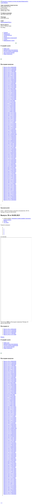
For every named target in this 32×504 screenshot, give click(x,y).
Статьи (5, 39)
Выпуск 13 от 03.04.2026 (10, 95)
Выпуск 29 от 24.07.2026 (10, 74)
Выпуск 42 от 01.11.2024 (10, 190)
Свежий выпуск (8, 35)
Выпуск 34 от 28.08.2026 (10, 67)
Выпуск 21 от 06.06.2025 (10, 153)
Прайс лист (6, 48)
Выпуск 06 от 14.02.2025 (10, 171)
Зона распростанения (9, 52)
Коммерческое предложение (11, 50)
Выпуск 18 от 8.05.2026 (10, 88)
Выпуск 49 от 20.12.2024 (10, 181)
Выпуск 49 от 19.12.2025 (10, 114)
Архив (5, 36)
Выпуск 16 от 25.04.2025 (10, 159)
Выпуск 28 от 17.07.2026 (10, 75)
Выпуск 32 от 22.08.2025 (10, 138)
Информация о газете (9, 40)
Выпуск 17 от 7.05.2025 (10, 158)
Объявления (7, 33)
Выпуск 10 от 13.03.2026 (10, 99)
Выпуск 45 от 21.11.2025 (10, 119)
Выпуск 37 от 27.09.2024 (10, 197)
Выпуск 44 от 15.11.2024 (10, 187)
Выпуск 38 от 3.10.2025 (10, 128)
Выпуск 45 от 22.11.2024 (10, 186)
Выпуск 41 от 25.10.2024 (10, 191)
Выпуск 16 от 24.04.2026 (10, 91)
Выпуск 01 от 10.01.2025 (10, 178)
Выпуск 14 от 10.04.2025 (10, 162)
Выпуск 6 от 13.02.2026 (10, 104)
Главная (6, 32)
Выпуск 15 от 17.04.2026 (10, 92)
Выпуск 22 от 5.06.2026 (10, 83)
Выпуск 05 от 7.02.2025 (10, 173)
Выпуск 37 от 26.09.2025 (10, 130)
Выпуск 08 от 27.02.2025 (10, 169)
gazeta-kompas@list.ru (6, 22)
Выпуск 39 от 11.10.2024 (10, 194)
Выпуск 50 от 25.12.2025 (10, 112)
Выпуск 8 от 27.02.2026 (10, 102)
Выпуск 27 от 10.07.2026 (10, 78)
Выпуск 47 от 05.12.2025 (10, 116)
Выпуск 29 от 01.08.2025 (10, 142)
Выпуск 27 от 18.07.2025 (10, 144)
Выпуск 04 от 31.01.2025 (10, 174)
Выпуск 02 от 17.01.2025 (10, 177)
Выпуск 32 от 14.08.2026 (10, 70)
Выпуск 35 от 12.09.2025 (10, 132)
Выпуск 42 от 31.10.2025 (10, 123)
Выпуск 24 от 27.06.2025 (10, 149)
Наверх (2, 337)
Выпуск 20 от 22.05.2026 (10, 86)
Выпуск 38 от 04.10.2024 (10, 195)
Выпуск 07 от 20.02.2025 (10, 170)
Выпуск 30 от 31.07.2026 (10, 72)
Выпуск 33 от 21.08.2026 (10, 68)
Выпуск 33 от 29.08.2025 (10, 136)
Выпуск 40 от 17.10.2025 (10, 126)
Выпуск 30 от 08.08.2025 (10, 140)
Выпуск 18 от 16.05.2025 (10, 157)
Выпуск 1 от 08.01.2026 (10, 111)
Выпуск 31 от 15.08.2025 (10, 139)
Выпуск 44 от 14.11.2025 (10, 120)
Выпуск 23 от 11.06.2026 (10, 82)
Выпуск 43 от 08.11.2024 (10, 189)
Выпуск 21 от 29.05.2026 (10, 84)
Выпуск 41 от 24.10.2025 (10, 124)
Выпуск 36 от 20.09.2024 (10, 198)
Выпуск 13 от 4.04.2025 (10, 163)
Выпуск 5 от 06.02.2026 (10, 106)
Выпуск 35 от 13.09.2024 (10, 199)
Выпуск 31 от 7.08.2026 (10, 71)
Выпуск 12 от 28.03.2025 (10, 165)
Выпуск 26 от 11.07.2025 (10, 146)
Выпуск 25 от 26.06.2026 (10, 79)
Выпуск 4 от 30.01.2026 (10, 107)
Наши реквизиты (8, 54)
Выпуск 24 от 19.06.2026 (10, 80)
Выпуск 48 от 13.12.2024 (10, 182)
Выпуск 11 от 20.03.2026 (10, 98)
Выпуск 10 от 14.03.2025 (10, 166)
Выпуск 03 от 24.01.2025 (10, 175)
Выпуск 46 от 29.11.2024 (10, 185)
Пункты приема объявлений (11, 51)
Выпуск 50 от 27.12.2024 (10, 179)
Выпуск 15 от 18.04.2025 (10, 161)
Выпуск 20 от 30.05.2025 (10, 154)
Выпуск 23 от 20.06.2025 (10, 150)
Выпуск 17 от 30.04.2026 (10, 90)
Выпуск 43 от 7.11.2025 (9, 122)
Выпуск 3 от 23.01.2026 (10, 108)
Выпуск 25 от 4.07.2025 (10, 147)
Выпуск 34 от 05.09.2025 (10, 135)
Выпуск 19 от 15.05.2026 (10, 87)
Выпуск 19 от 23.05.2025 (10, 155)
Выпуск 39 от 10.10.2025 (10, 127)
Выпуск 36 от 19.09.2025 (10, 131)
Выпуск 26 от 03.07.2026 (10, 76)
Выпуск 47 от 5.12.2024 (10, 183)
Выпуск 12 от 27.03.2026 (10, 96)
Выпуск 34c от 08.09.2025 (10, 134)
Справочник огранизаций (10, 37)
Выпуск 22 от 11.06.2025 (10, 151)
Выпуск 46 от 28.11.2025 (10, 118)
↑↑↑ (1, 502)
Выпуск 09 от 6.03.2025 (10, 167)
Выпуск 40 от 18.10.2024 (10, 193)
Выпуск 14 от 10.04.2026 (10, 94)
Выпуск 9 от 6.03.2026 (9, 100)
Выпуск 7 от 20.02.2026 (10, 103)
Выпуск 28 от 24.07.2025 (10, 143)
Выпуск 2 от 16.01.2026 (10, 110)
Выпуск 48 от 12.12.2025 (10, 115)
